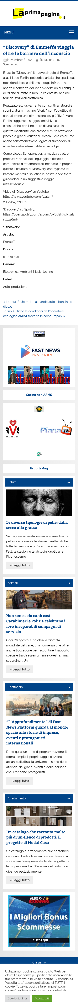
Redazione (47, 59)
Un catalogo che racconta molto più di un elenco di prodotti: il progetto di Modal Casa (36, 837)
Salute (12, 482)
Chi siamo (39, 962)
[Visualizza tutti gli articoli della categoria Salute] (68, 482)
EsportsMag (39, 468)
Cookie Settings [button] (17, 998)
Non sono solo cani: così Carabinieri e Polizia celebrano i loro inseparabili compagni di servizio (35, 623)
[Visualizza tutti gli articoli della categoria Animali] (68, 583)
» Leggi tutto (20, 565)
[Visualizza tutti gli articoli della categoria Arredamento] (68, 799)
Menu (9, 32)
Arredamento (17, 798)
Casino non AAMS (39, 395)
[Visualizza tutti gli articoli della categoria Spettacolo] (68, 687)
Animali (13, 583)
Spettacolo (10, 64)
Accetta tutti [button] (42, 998)
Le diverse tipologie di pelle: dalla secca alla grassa (37, 525)
